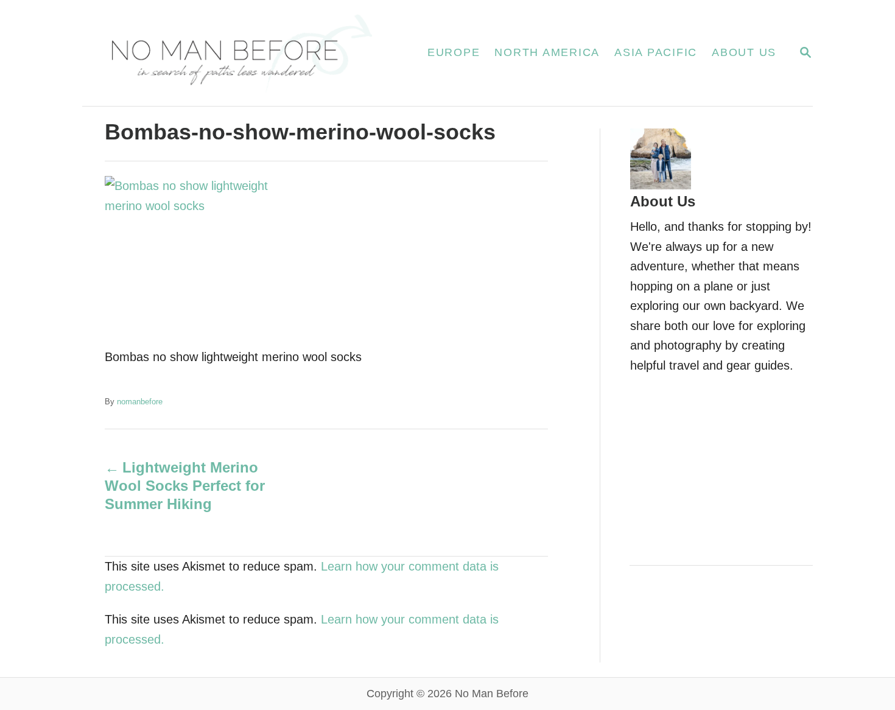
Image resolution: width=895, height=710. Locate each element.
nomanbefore (140, 401)
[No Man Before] (240, 53)
